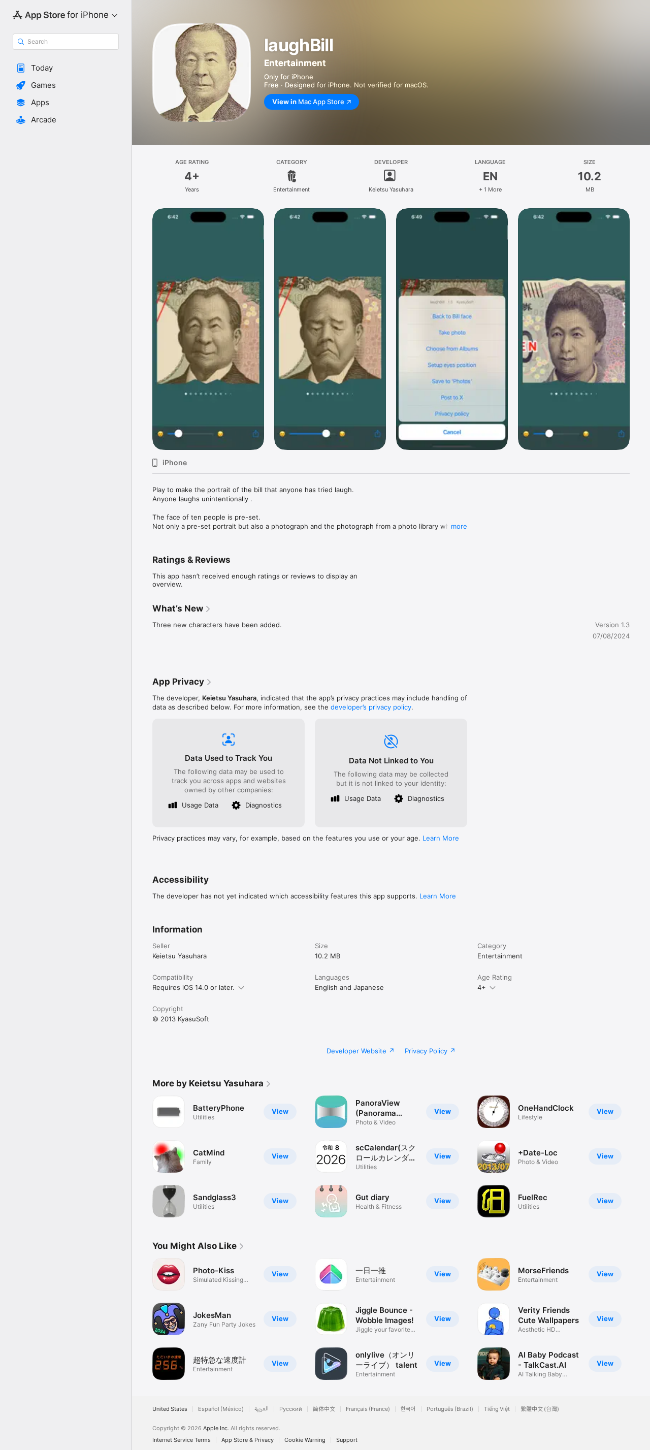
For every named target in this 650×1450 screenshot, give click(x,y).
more (459, 526)
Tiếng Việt (497, 1409)
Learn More (440, 838)
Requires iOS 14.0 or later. (193, 987)
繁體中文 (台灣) (540, 1409)
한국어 (408, 1409)
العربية (261, 1409)
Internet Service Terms (181, 1440)
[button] (65, 68)
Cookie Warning (305, 1440)
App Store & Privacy (247, 1440)
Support (347, 1440)
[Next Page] (640, 329)
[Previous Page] (142, 329)
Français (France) (368, 1409)
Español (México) (221, 1409)
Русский (290, 1409)
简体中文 (324, 1409)
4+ (481, 987)
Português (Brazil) (450, 1409)
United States (169, 1409)
